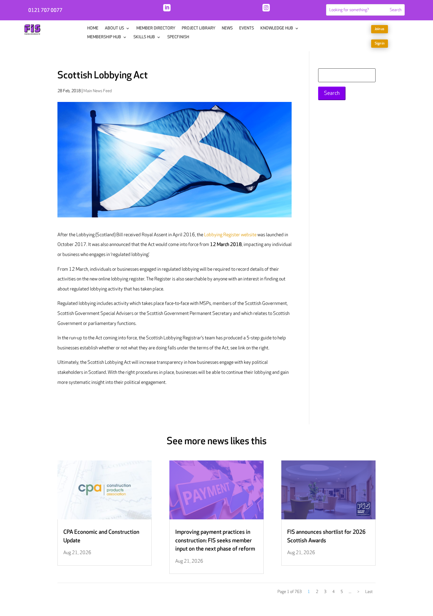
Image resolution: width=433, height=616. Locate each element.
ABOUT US (114, 28)
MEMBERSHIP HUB (104, 37)
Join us (379, 29)
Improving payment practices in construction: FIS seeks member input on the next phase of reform (215, 540)
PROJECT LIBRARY (198, 28)
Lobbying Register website (230, 235)
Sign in (379, 43)
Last (369, 591)
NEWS (227, 28)
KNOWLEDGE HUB (276, 28)
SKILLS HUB (144, 37)
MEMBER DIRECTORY (155, 28)
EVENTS (246, 28)
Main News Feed (97, 90)
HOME (92, 28)
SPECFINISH (178, 37)
